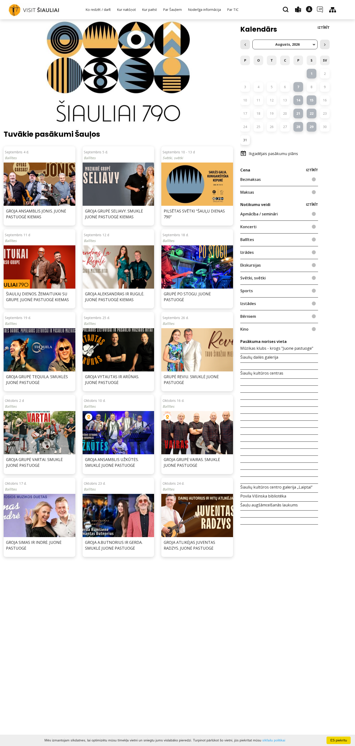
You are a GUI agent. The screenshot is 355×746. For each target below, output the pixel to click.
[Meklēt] (286, 10)
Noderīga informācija (204, 9)
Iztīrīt (324, 27)
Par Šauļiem (172, 9)
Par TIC (233, 9)
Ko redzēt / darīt (98, 9)
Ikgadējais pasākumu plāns (273, 153)
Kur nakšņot (126, 9)
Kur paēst (149, 9)
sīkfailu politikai (273, 740)
